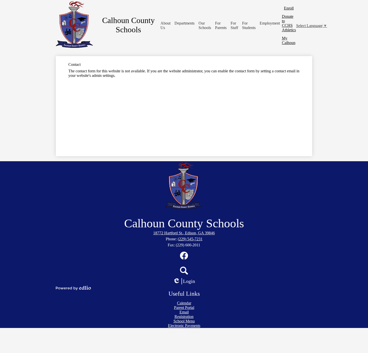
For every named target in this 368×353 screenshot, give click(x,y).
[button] (165, 25)
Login (185, 281)
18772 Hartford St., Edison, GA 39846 (184, 233)
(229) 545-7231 (190, 239)
